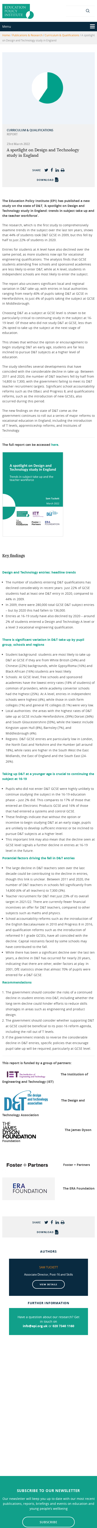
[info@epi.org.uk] (80, 10)
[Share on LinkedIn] (57, 170)
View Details (49, 1284)
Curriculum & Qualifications (62, 35)
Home (6, 35)
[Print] (62, 170)
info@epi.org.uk (35, 1326)
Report (12, 134)
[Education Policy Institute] (18, 11)
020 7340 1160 (63, 1326)
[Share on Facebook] (51, 170)
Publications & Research (27, 35)
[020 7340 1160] (72, 10)
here (54, 444)
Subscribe (48, 1522)
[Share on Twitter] (46, 170)
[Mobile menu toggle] (92, 26)
